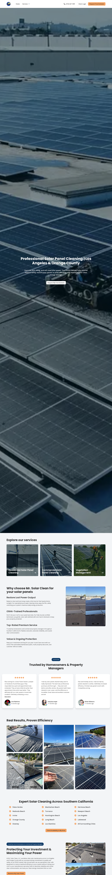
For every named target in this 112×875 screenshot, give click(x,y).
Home (18, 4)
